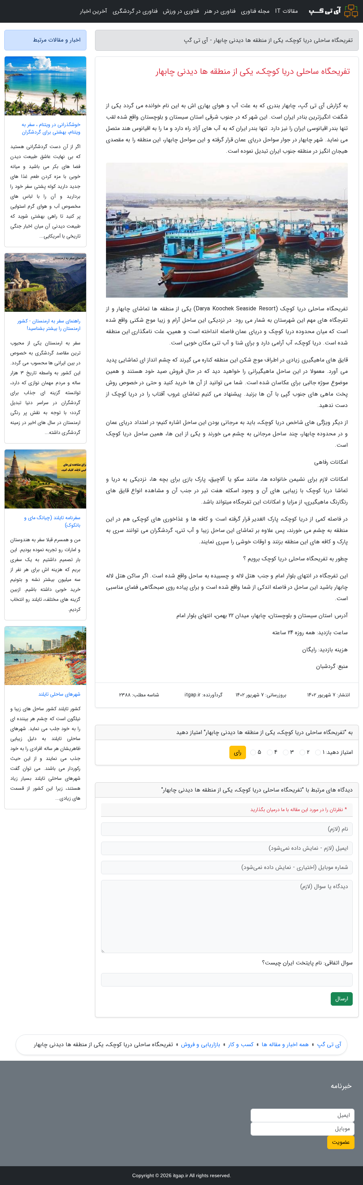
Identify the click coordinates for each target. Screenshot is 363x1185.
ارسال (341, 998)
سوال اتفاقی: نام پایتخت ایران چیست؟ (307, 963)
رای (237, 752)
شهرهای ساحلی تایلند (59, 694)
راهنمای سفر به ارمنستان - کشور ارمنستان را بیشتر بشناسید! (48, 324)
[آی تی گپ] (332, 11)
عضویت (341, 1142)
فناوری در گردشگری (135, 11)
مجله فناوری (255, 11)
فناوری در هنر (220, 11)
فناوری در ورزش (181, 11)
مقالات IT (286, 11)
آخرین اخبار (93, 11)
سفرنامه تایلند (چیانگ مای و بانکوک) (52, 521)
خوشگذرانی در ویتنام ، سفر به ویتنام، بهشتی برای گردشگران (51, 128)
